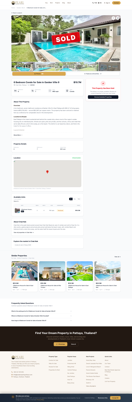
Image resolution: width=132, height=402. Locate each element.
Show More (17, 135)
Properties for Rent (54, 370)
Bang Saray (70, 383)
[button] (47, 172)
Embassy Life (90, 379)
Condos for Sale (53, 360)
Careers (107, 378)
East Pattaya (71, 376)
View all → (16, 201)
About (69, 2)
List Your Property (110, 381)
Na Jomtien (70, 373)
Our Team (108, 363)
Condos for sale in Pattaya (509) (23, 245)
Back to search (17, 13)
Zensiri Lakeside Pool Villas (94, 363)
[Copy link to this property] (118, 18)
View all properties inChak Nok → (24, 232)
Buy (46, 2)
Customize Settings (90, 398)
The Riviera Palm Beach (93, 376)
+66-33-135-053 (18, 372)
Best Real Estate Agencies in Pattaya (112, 370)
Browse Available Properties (103, 97)
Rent (51, 2)
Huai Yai (69, 379)
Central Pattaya (72, 370)
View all (73, 344)
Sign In (108, 3)
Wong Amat (70, 366)
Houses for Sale (53, 366)
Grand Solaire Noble (92, 373)
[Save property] (113, 18)
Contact (116, 3)
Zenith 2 (88, 383)
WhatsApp (61, 344)
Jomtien (69, 360)
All (70, 199)
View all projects (91, 386)
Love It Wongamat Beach (93, 366)
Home (13, 8)
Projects (57, 2)
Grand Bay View (90, 360)
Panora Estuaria (90, 370)
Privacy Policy (40, 399)
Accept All (115, 398)
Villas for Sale (53, 363)
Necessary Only (102, 398)
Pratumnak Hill (71, 363)
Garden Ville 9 (21, 8)
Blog (63, 2)
